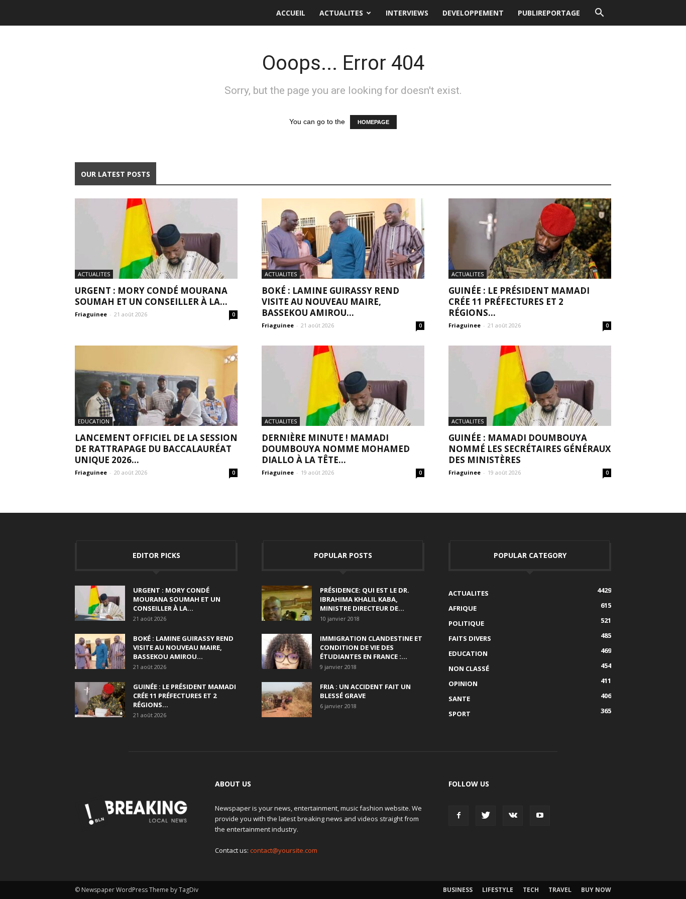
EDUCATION (93, 421)
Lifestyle (497, 889)
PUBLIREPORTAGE (549, 13)
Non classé (468, 668)
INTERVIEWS (407, 13)
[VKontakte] (513, 816)
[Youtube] (540, 816)
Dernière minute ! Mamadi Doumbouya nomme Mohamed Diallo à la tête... (336, 449)
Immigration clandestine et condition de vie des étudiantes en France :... (371, 647)
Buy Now (596, 889)
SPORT (459, 713)
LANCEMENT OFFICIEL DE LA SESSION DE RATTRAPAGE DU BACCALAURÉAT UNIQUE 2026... (156, 449)
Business (458, 889)
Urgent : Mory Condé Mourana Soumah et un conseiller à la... (151, 296)
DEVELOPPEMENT (473, 13)
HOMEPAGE (373, 122)
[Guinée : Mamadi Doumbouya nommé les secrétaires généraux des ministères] (529, 386)
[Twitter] (486, 816)
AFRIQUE (462, 608)
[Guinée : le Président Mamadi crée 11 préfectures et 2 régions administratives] (529, 238)
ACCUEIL (290, 13)
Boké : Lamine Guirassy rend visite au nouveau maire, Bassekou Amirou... (330, 301)
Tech (531, 889)
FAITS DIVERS (469, 638)
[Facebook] (458, 816)
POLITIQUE (466, 623)
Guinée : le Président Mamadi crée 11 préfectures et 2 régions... (519, 301)
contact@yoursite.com (283, 850)
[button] (599, 13)
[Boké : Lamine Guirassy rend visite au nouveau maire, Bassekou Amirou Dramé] (343, 238)
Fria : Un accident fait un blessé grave (365, 691)
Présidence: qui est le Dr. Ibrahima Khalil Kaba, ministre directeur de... (364, 599)
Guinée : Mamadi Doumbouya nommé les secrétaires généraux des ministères (529, 449)
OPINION (463, 683)
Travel (559, 889)
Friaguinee (91, 314)
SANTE (459, 698)
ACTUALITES (341, 13)
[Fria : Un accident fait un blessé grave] (287, 699)
